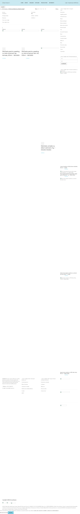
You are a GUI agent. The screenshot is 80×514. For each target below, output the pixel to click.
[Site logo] (6, 2)
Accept (10, 512)
